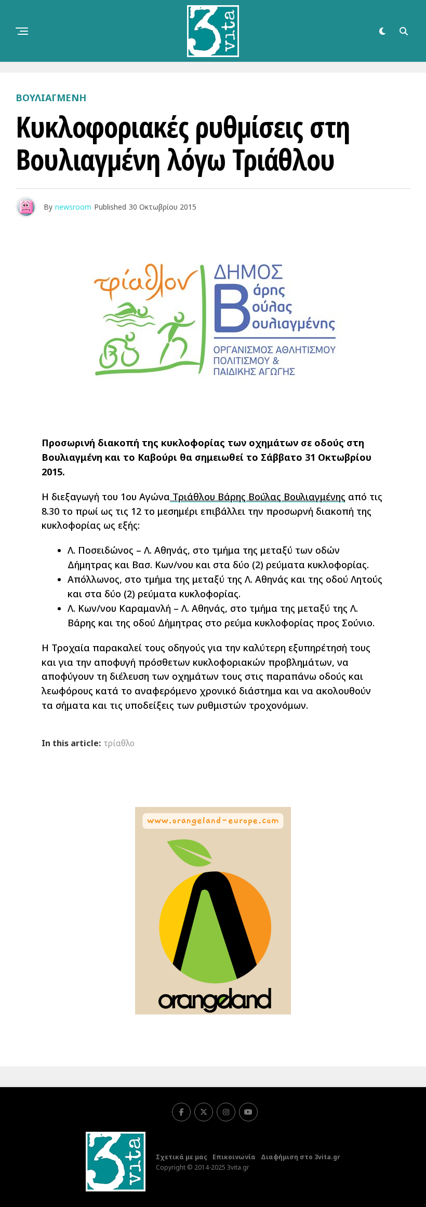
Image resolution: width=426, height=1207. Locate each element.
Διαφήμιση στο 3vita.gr (300, 1157)
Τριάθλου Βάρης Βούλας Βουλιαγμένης (257, 496)
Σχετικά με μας (181, 1157)
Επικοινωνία (234, 1157)
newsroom (73, 207)
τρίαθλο (119, 743)
